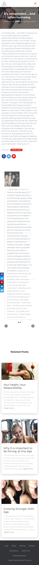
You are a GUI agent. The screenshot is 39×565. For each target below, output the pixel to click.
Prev (6, 286)
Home (6, 546)
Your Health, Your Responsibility (15, 386)
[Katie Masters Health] (5, 3)
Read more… (9, 408)
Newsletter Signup (19, 555)
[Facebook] (2, 275)
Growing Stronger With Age (19, 510)
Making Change (16, 150)
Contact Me (26, 551)
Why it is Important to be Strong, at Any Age (18, 450)
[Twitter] (2, 279)
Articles (22, 546)
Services (32, 546)
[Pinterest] (2, 282)
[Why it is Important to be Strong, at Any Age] (20, 431)
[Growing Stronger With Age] (20, 492)
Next (32, 286)
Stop (20, 282)
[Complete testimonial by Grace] (19, 179)
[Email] (2, 290)
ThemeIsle (27, 560)
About (14, 546)
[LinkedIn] (2, 286)
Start (18, 282)
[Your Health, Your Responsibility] (20, 371)
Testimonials (13, 551)
